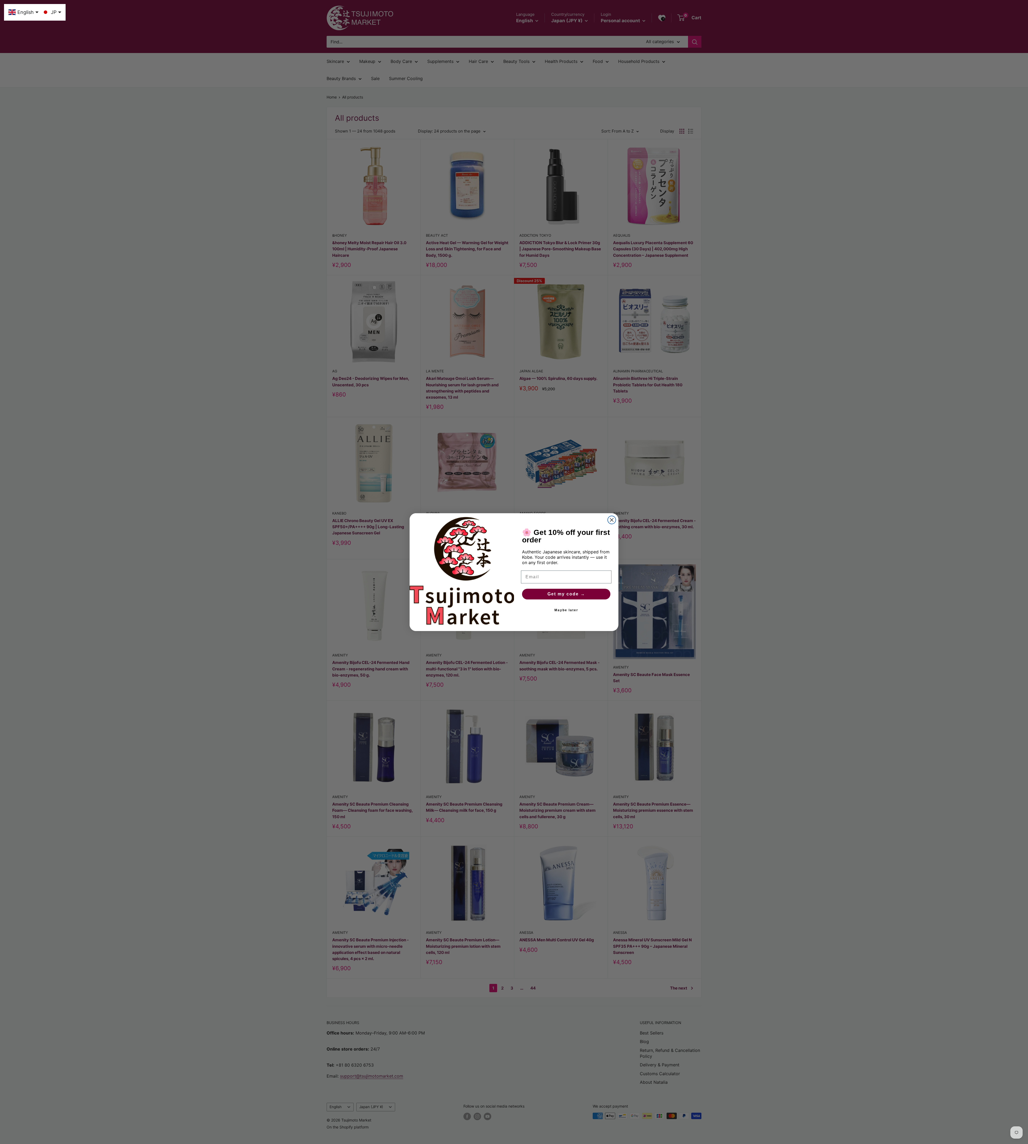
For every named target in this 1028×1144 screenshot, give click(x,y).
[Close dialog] (612, 520)
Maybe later (566, 610)
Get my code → (566, 594)
